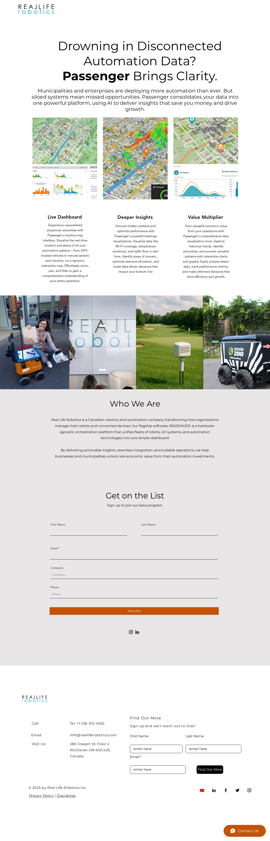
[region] (64, 201)
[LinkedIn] (137, 632)
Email (54, 548)
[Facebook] (225, 790)
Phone (55, 587)
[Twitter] (237, 790)
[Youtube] (202, 790)
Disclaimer (66, 796)
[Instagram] (131, 632)
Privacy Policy (41, 796)
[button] (102, 384)
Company (57, 567)
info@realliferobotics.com (93, 735)
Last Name (148, 524)
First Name (58, 524)
